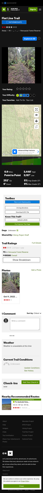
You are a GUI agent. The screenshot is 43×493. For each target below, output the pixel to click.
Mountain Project (28, 421)
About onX (6, 470)
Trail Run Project (27, 432)
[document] (21, 483)
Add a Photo (36, 270)
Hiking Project (27, 428)
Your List (29, 100)
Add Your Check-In (30, 382)
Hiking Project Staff (21, 235)
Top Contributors (8, 435)
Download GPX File (22, 212)
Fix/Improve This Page (22, 224)
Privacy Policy (25, 481)
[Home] (12, 9)
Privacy (32, 490)
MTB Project (26, 425)
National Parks (27, 439)
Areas (4, 30)
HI (10, 30)
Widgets (5, 428)
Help (4, 425)
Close (21, 486)
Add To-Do (20, 100)
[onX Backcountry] (9, 3)
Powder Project (27, 435)
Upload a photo (22, 220)
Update (32, 368)
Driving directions (22, 208)
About (5, 421)
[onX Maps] (8, 455)
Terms (26, 490)
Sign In (33, 9)
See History (28, 370)
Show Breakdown (22, 259)
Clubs (4, 432)
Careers (5, 474)
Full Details (36, 243)
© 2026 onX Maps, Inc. (15, 490)
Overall (14, 255)
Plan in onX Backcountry (22, 202)
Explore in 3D (29, 39)
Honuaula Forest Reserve (30, 30)
